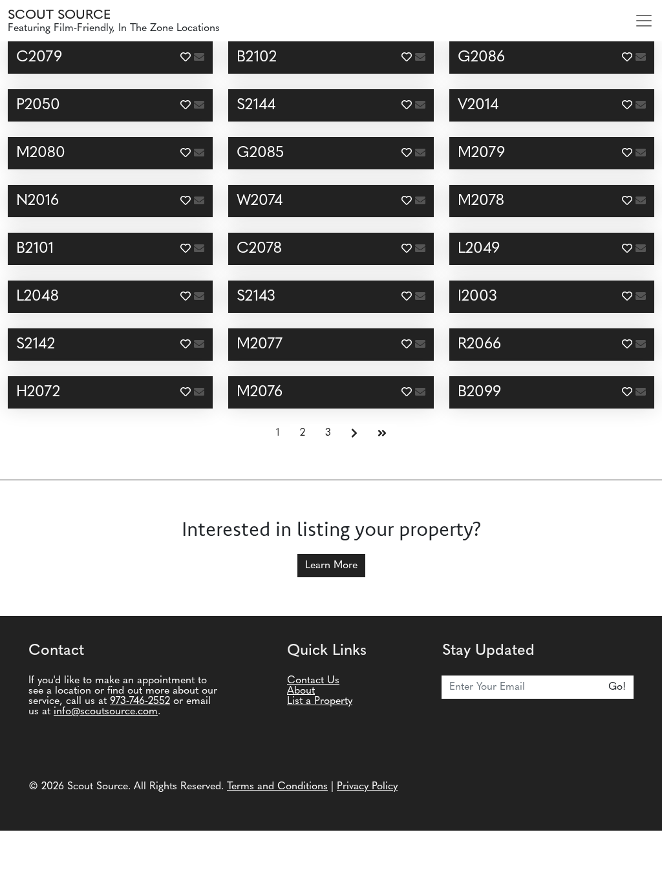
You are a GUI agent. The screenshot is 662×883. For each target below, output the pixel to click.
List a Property (319, 701)
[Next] (354, 433)
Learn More (331, 565)
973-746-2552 (140, 701)
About (301, 691)
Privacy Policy (367, 787)
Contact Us (313, 681)
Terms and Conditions (277, 787)
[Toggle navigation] (644, 21)
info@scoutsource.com (106, 712)
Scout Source (59, 15)
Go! (617, 687)
